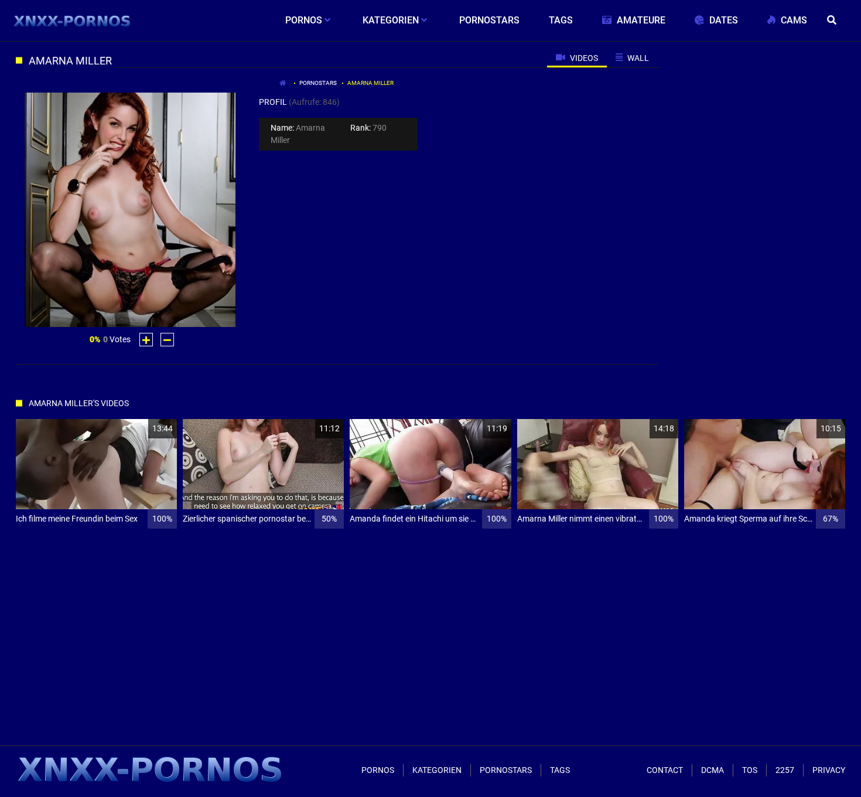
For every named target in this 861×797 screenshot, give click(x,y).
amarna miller (370, 83)
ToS (749, 770)
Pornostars (318, 83)
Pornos (377, 770)
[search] (833, 20)
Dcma (712, 770)
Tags (560, 770)
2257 (784, 770)
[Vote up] (146, 339)
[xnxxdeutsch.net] (72, 20)
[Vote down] (167, 339)
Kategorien (437, 770)
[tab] (577, 57)
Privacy (828, 770)
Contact (665, 770)
